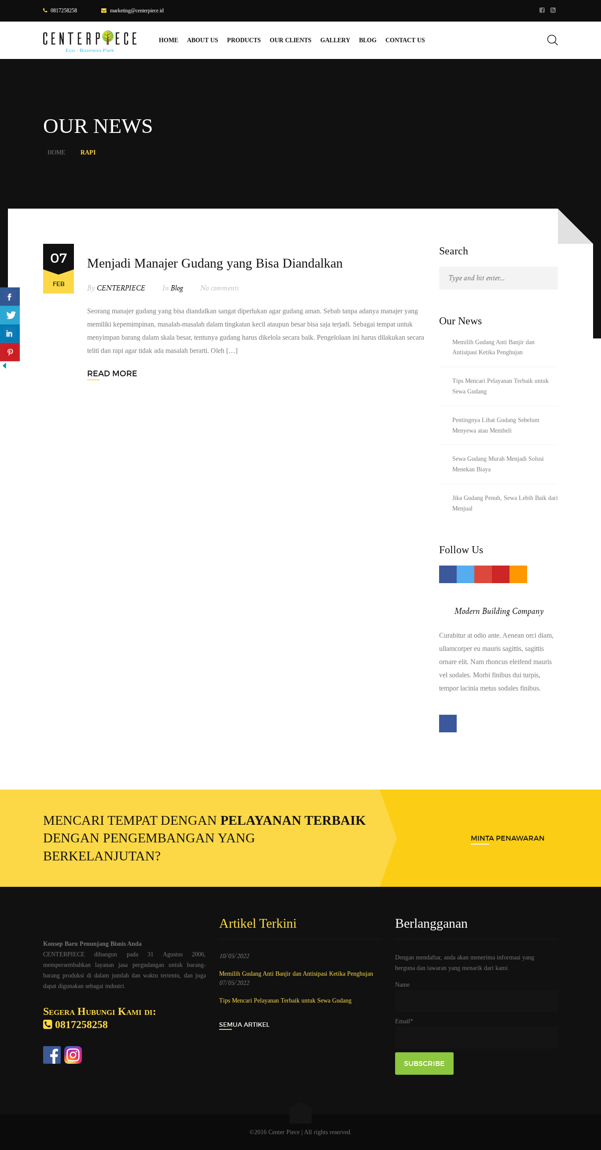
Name (402, 984)
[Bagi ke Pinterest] (10, 352)
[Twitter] (465, 574)
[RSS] (554, 11)
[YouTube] (500, 574)
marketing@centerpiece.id (137, 10)
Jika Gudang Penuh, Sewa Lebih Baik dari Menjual (505, 503)
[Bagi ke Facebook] (10, 296)
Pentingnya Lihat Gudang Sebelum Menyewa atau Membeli (495, 425)
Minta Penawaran (508, 838)
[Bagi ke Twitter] (10, 315)
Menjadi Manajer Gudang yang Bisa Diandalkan (215, 263)
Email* (404, 1021)
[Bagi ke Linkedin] (10, 333)
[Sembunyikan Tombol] (4, 367)
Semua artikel (244, 1025)
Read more (112, 373)
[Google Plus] (483, 574)
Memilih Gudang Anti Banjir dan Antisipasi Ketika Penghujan (493, 347)
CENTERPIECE (121, 288)
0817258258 (64, 10)
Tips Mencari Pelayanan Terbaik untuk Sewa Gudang (500, 386)
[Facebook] (543, 11)
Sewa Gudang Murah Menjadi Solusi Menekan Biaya (498, 464)
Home (57, 152)
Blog (177, 288)
